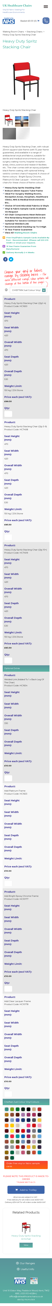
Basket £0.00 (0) (28, 21)
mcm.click (29, 1299)
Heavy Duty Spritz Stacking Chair (19, 34)
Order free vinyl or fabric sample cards (23, 1165)
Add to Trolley (28, 1190)
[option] (26, 1234)
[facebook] (5, 259)
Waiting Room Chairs (13, 31)
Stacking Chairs (34, 31)
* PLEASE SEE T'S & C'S (26, 1182)
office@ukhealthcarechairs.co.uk (26, 1296)
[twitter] (11, 259)
